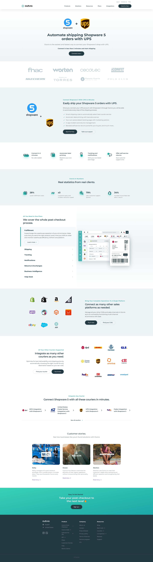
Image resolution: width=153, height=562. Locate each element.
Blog (98, 525)
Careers (81, 528)
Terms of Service (84, 536)
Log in (118, 1)
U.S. (80, 542)
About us (82, 525)
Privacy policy (83, 534)
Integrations (110, 6)
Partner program (84, 539)
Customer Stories (67, 543)
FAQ (129, 1)
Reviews (99, 536)
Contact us (124, 1)
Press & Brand (83, 531)
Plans (99, 6)
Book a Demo (66, 548)
